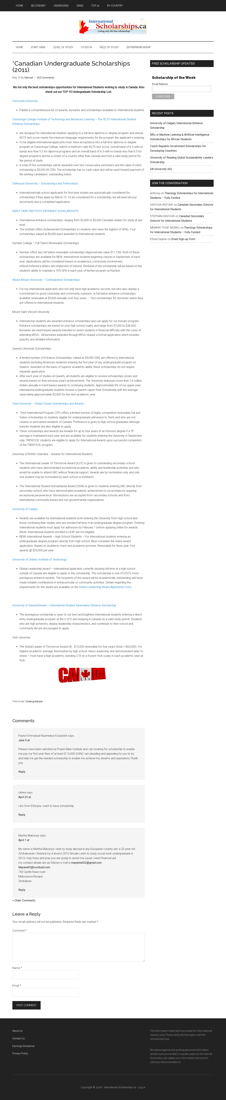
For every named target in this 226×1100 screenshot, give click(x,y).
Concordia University (25, 101)
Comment (19, 930)
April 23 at (24, 797)
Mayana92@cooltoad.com (34, 867)
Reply (21, 771)
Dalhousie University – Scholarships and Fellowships (45, 183)
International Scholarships (113, 26)
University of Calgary (25, 509)
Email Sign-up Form (183, 239)
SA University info (161, 169)
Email (16, 985)
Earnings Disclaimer (23, 1046)
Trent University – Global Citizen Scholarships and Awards (48, 403)
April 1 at (23, 840)
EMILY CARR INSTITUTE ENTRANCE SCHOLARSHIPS (45, 211)
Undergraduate (34, 701)
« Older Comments (23, 900)
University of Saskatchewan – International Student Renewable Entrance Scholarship (64, 605)
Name (17, 968)
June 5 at (24, 740)
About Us (17, 1030)
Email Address (160, 84)
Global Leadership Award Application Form (105, 587)
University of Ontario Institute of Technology (39, 559)
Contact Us (18, 1038)
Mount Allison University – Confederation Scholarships (46, 279)
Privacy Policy (20, 1053)
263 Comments (45, 77)
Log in (141, 1087)
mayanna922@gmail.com (86, 862)
